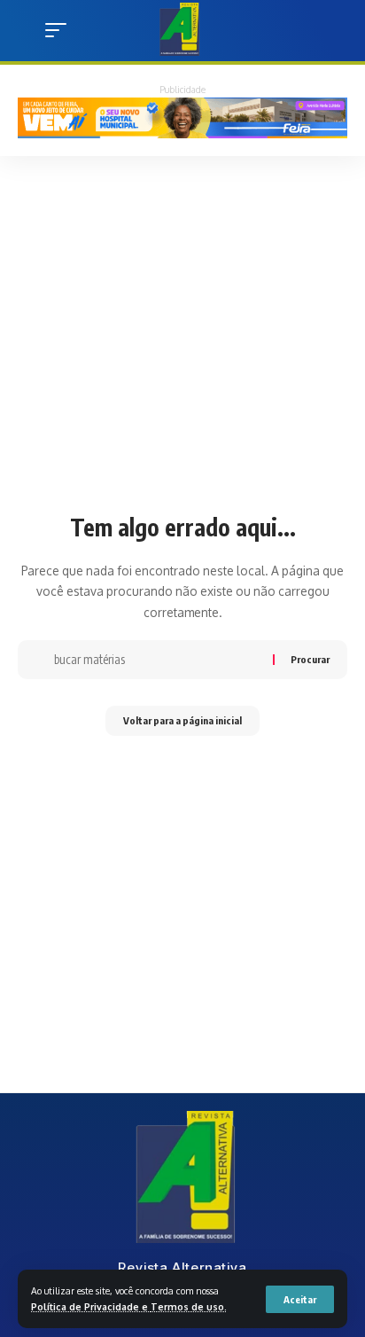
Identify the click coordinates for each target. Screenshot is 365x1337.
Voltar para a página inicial (182, 720)
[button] (300, 1299)
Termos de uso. (189, 1306)
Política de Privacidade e (91, 1306)
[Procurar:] (157, 659)
